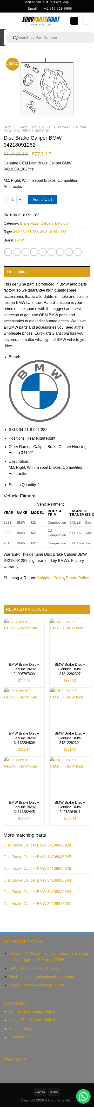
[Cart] (86, 21)
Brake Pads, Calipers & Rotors (45, 129)
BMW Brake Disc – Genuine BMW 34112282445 (24, 807)
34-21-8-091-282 (53, 232)
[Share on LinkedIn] (60, 252)
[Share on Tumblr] (69, 252)
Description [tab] (17, 272)
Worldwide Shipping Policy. (32, 1011)
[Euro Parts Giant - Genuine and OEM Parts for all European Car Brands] (41, 21)
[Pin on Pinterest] (43, 252)
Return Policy (77, 578)
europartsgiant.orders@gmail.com (46, 977)
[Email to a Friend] (34, 252)
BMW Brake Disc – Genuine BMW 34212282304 (70, 738)
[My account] (74, 21)
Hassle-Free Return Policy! (32, 1020)
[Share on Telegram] (78, 252)
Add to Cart (42, 199)
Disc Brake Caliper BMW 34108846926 (37, 868)
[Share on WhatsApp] (8, 252)
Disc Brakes (60, 127)
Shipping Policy (50, 578)
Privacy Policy (21, 1029)
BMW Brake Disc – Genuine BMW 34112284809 (24, 738)
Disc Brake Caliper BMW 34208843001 (37, 904)
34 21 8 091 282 (25, 232)
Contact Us (18, 1037)
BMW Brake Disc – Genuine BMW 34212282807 (70, 669)
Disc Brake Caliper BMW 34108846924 (37, 845)
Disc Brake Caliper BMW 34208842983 (37, 892)
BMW (19, 240)
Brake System (31, 127)
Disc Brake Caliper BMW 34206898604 (37, 880)
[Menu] (8, 20)
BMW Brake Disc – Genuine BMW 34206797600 (24, 669)
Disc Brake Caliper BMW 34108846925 (37, 857)
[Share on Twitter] (25, 252)
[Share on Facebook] (17, 252)
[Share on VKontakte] (51, 252)
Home (9, 127)
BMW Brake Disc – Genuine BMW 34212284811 (70, 807)
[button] (83, 1096)
